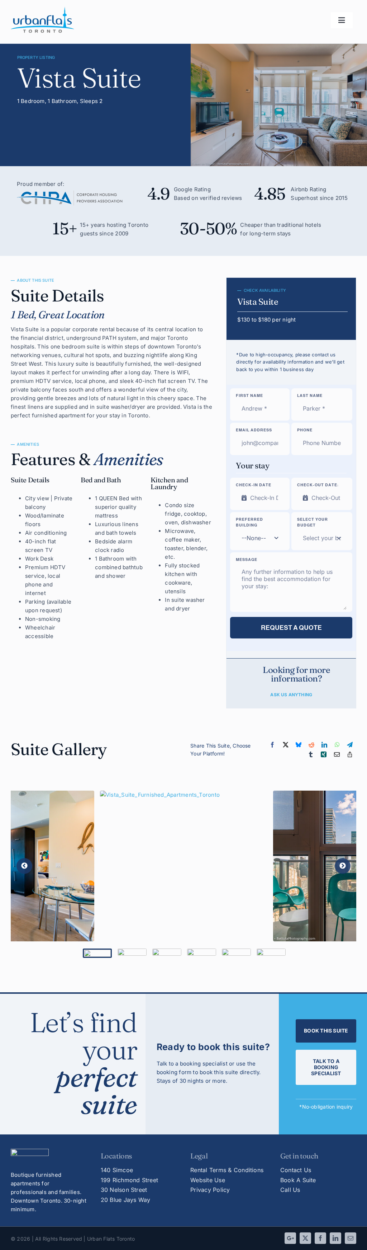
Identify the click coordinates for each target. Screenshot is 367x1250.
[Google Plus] (290, 1238)
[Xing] (323, 754)
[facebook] (320, 1238)
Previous (24, 866)
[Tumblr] (310, 754)
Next (343, 866)
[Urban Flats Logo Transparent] (42, 9)
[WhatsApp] (337, 745)
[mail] (350, 1238)
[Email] (336, 754)
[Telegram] (349, 745)
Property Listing (36, 57)
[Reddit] (311, 745)
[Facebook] (272, 745)
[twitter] (305, 1238)
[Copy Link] (349, 754)
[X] (285, 745)
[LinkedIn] (324, 745)
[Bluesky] (298, 745)
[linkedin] (335, 1238)
